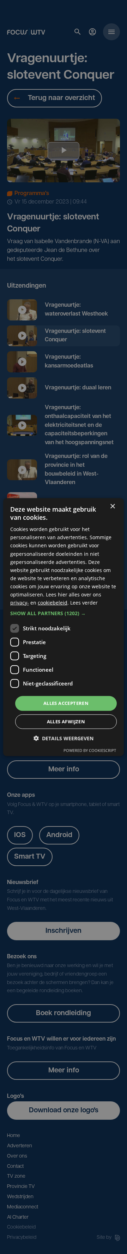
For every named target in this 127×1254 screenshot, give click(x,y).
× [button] (112, 506)
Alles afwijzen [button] (66, 721)
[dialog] (63, 627)
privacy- (19, 602)
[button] (63, 613)
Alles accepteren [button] (66, 703)
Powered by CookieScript (90, 750)
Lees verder (84, 602)
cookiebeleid (52, 602)
